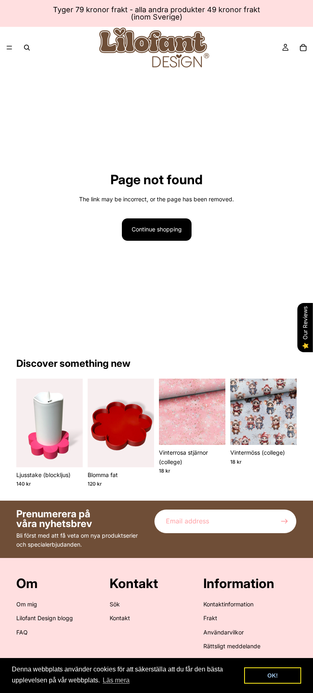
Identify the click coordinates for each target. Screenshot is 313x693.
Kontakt (120, 618)
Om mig (26, 604)
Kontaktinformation (228, 604)
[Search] (27, 48)
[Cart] (303, 48)
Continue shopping (157, 229)
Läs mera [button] (116, 680)
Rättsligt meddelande (231, 646)
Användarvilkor (223, 632)
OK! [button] (272, 675)
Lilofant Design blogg (44, 618)
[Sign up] (284, 521)
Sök (115, 604)
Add (148, 454)
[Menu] (9, 47)
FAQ (22, 632)
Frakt (210, 618)
